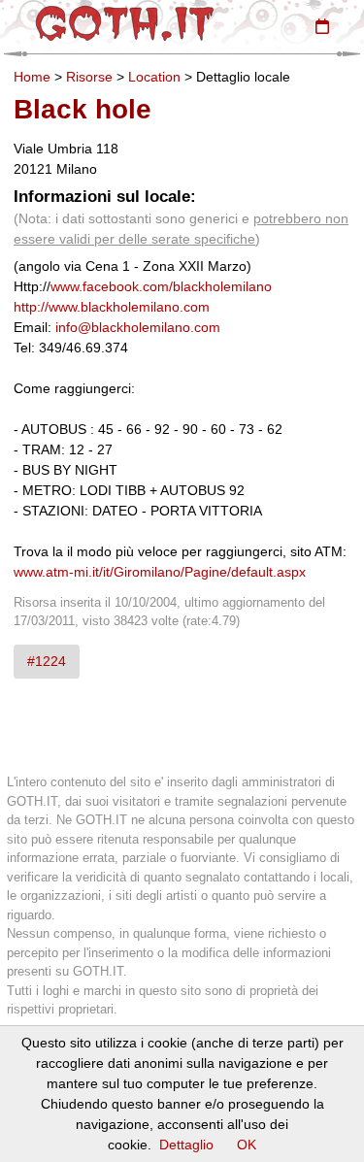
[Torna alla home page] (125, 23)
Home (32, 76)
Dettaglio (186, 1144)
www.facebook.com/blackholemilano (161, 286)
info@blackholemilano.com (137, 327)
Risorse (89, 76)
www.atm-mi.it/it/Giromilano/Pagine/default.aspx (160, 572)
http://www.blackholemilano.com (112, 307)
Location (154, 76)
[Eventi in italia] (322, 26)
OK (246, 1144)
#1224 (46, 661)
